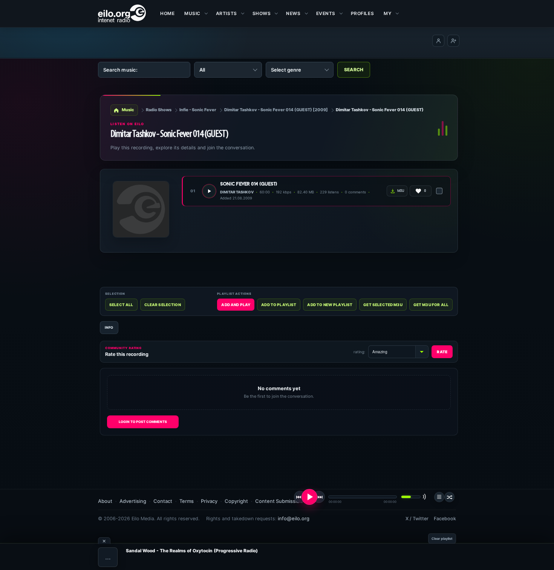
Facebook (445, 518)
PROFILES (362, 13)
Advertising (132, 501)
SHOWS (262, 13)
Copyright (236, 501)
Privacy (209, 501)
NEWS (293, 13)
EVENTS (325, 13)
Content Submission (279, 501)
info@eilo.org (293, 518)
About (105, 501)
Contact (162, 501)
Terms (186, 501)
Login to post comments (143, 422)
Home (167, 13)
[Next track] (319, 497)
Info (109, 327)
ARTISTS (226, 13)
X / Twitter (417, 518)
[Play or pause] (309, 497)
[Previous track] (300, 497)
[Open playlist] (439, 497)
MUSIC (192, 13)
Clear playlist (442, 538)
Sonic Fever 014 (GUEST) (248, 184)
